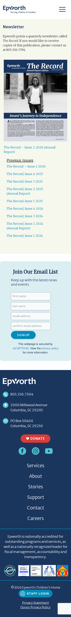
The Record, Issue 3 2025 (25, 181)
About (35, 476)
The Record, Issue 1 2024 (25, 236)
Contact (35, 508)
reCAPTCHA (21, 348)
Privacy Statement (35, 603)
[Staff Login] (36, 593)
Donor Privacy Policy (35, 607)
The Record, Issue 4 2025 (25, 174)
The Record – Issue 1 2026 (26, 166)
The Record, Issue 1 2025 (25, 201)
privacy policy (50, 348)
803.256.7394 (21, 394)
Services (35, 466)
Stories (35, 487)
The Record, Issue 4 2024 (25, 208)
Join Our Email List (35, 272)
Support (35, 497)
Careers (35, 518)
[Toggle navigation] (62, 9)
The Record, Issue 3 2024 (25, 216)
